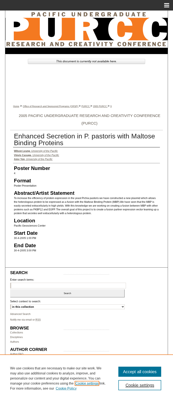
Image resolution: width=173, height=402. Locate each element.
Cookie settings (87, 383)
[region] (86, 378)
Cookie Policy (66, 388)
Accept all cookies (140, 371)
